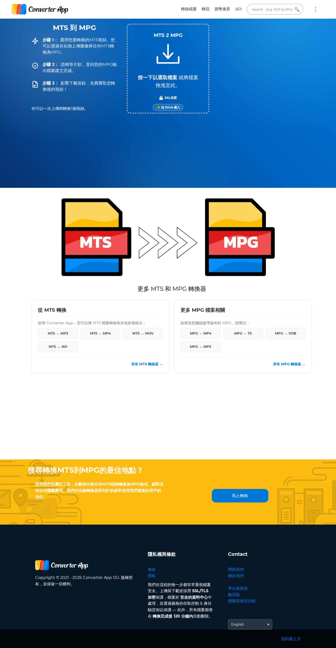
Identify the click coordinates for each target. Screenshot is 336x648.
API (238, 9)
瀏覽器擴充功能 (242, 601)
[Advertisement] (168, 420)
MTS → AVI (58, 347)
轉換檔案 (189, 9)
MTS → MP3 (58, 333)
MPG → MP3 (200, 347)
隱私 (152, 576)
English (237, 624)
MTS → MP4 (100, 333)
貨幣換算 (222, 9)
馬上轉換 (240, 495)
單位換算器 (238, 588)
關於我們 (236, 576)
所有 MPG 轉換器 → (289, 364)
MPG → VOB (285, 333)
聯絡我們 (236, 569)
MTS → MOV (142, 333)
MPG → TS (243, 333)
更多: (316, 9)
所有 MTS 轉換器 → (147, 364)
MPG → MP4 (200, 333)
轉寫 (206, 9)
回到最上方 (291, 638)
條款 (152, 569)
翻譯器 (234, 594)
